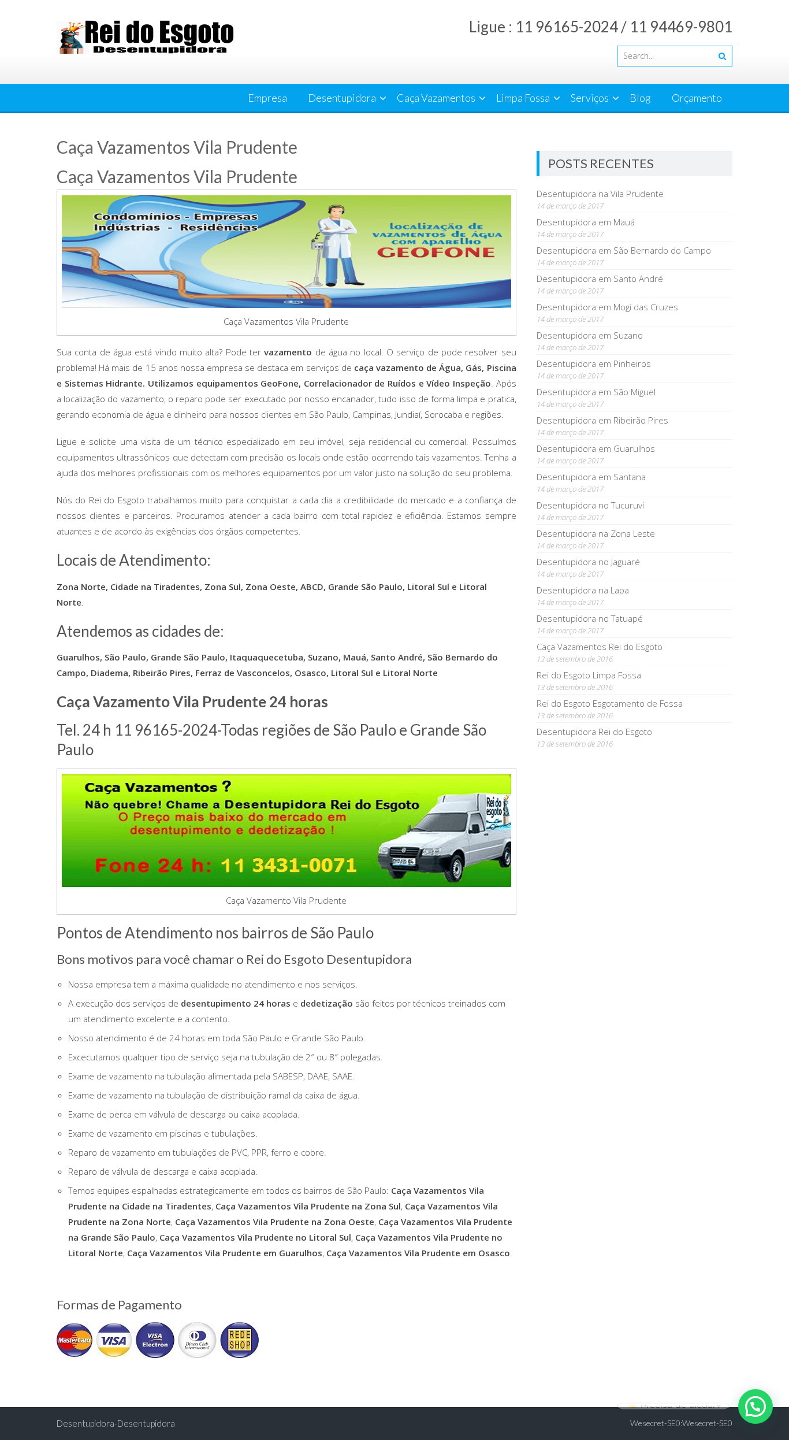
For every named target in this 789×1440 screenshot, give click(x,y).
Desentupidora (342, 97)
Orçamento (697, 97)
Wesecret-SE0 (707, 1423)
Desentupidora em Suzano (590, 335)
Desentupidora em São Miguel (596, 392)
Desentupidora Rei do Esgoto (594, 731)
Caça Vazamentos (436, 97)
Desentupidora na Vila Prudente (600, 193)
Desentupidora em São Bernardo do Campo (624, 250)
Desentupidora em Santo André (600, 278)
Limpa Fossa (523, 97)
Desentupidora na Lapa (583, 590)
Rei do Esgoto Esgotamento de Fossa (610, 703)
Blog (640, 97)
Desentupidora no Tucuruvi (590, 505)
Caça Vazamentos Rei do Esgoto (600, 646)
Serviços (590, 97)
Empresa (267, 97)
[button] (755, 1406)
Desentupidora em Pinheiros (594, 363)
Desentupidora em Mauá (586, 222)
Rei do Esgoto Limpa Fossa (589, 675)
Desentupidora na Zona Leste (596, 533)
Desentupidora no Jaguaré (588, 561)
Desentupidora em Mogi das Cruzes (607, 307)
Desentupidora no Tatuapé (590, 618)
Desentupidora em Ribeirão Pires (602, 420)
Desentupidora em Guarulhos (596, 448)
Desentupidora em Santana (591, 477)
